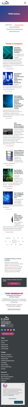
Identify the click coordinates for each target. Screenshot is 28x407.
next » (20, 244)
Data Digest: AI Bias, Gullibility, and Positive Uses (19, 195)
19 (14, 238)
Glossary (3, 368)
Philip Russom (10, 188)
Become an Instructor (7, 356)
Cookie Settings (12, 398)
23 (10, 241)
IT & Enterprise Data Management (14, 29)
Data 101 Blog (4, 364)
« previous (7, 238)
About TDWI (4, 340)
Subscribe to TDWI (7, 333)
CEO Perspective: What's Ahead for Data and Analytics (18, 217)
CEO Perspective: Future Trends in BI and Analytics (19, 125)
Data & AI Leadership (14, 27)
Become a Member (6, 354)
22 (5, 241)
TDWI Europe (4, 348)
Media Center (4, 346)
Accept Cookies (18, 402)
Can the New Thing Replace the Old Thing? (18, 171)
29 (15, 244)
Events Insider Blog (6, 366)
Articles (3, 382)
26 (23, 241)
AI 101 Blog (4, 362)
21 (22, 238)
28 (11, 244)
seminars (15, 267)
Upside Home (8, 24)
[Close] (22, 384)
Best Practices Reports (7, 376)
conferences (7, 267)
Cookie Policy (10, 395)
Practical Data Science (14, 31)
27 (7, 244)
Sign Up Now (14, 283)
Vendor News (4, 358)
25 (18, 241)
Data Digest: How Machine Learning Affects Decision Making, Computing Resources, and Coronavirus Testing (19, 102)
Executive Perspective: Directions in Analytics (18, 50)
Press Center (4, 344)
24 (14, 241)
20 (18, 238)
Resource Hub (5, 374)
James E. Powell (10, 68)
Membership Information (14, 309)
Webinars (3, 380)
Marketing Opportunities (7, 360)
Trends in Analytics (19, 24)
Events (3, 342)
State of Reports (5, 378)
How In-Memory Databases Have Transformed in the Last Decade (19, 153)
